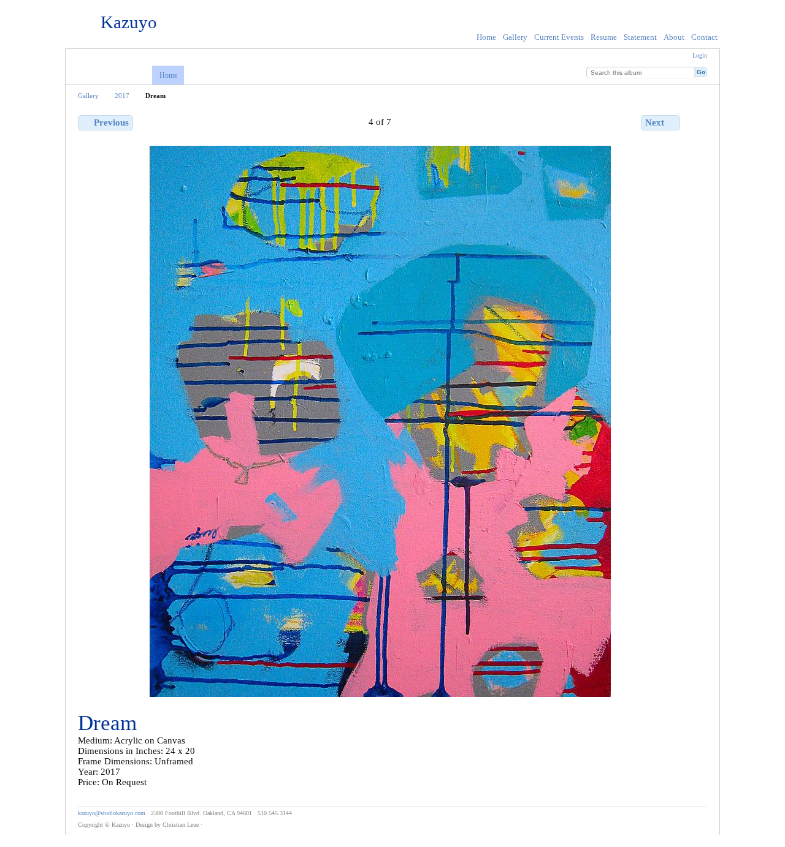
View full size (715, 121)
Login (699, 55)
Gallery (515, 37)
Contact (704, 37)
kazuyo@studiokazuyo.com (111, 813)
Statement (640, 37)
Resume (604, 37)
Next (654, 122)
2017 (122, 95)
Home (486, 37)
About (674, 37)
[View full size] (380, 421)
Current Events (559, 37)
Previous (111, 122)
